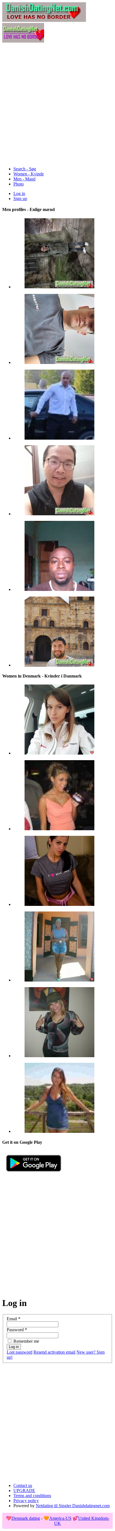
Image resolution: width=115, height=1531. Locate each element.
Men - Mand (24, 179)
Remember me (26, 1341)
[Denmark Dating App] (33, 1174)
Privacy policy (26, 1500)
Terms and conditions (32, 1495)
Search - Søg (24, 168)
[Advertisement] (57, 104)
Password (17, 1329)
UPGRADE (24, 1490)
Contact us (22, 1485)
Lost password (19, 1352)
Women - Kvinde (28, 173)
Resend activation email (54, 1352)
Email (13, 1318)
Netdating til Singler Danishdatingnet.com (73, 1505)
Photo (18, 184)
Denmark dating (25, 1518)
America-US (60, 1518)
